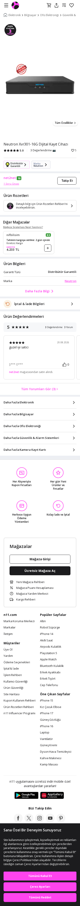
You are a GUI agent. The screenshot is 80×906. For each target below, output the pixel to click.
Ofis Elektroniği (49, 15)
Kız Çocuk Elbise (50, 707)
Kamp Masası (49, 764)
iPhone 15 (46, 700)
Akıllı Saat (46, 640)
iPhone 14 (46, 634)
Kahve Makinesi (50, 758)
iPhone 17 (46, 713)
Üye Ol (8, 649)
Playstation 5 (48, 653)
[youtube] (50, 821)
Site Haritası (12, 694)
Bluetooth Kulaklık (52, 666)
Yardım (8, 656)
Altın (43, 621)
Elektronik (14, 15)
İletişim (8, 634)
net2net (10, 178)
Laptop (44, 732)
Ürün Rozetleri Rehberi (19, 707)
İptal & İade (11, 668)
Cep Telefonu (49, 685)
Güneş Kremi (48, 745)
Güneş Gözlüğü (50, 720)
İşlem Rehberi (13, 675)
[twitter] (28, 821)
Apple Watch (48, 659)
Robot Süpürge (50, 627)
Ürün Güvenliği (13, 688)
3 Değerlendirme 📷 (43, 150)
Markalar (10, 627)
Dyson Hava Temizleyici (55, 752)
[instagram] (39, 821)
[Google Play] (26, 795)
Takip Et (67, 180)
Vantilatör (46, 739)
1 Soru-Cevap (11, 183)
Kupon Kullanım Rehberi (20, 700)
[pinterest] (60, 821)
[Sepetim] (49, 5)
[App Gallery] (52, 795)
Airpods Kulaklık (50, 647)
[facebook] (18, 821)
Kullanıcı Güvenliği (16, 681)
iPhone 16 (46, 726)
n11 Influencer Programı (19, 713)
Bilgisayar (30, 15)
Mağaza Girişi (40, 559)
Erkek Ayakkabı (50, 672)
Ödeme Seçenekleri (17, 662)
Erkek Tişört (47, 679)
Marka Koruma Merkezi (19, 621)
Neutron (70, 281)
